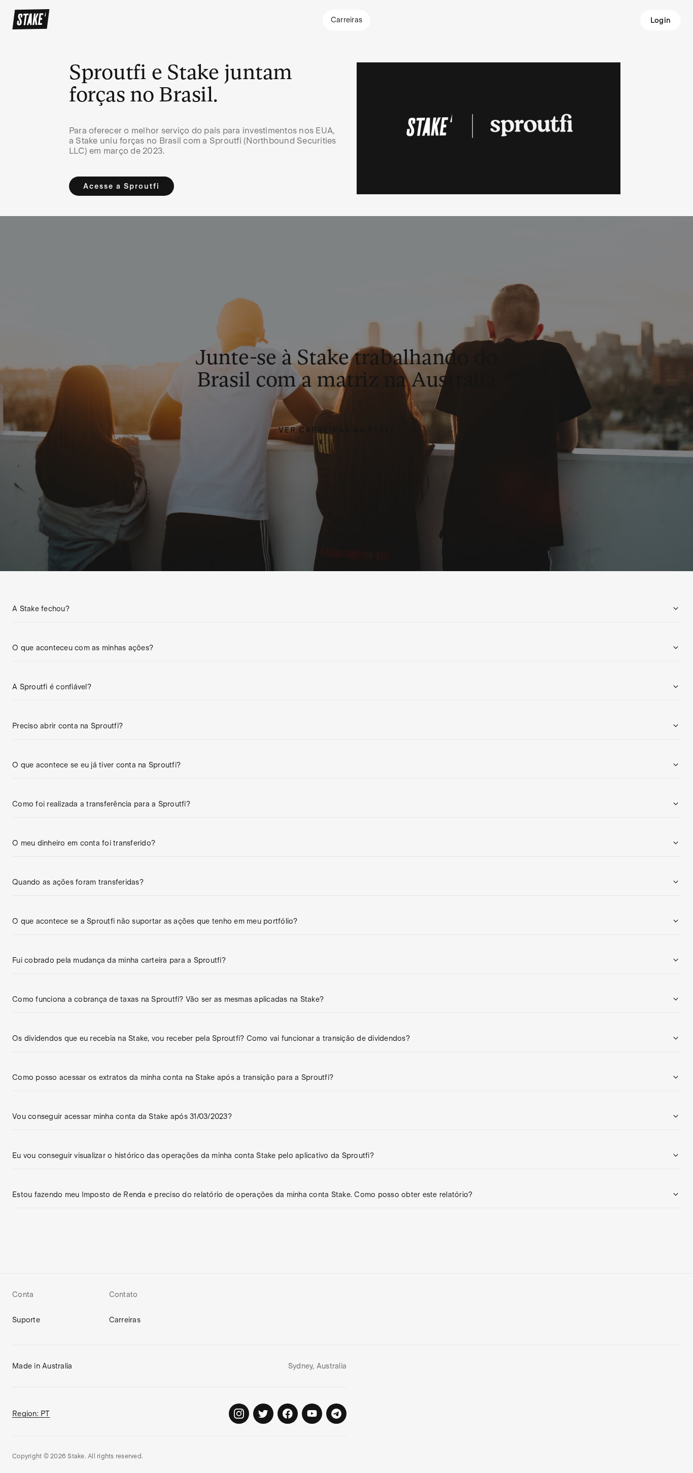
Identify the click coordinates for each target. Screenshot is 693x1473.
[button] (346, 608)
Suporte (26, 1320)
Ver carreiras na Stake (337, 430)
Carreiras (125, 1320)
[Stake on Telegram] (336, 1414)
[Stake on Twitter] (263, 1414)
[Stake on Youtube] (312, 1414)
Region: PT (31, 1414)
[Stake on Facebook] (288, 1414)
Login (660, 20)
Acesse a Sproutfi (121, 186)
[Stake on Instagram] (239, 1414)
